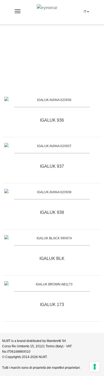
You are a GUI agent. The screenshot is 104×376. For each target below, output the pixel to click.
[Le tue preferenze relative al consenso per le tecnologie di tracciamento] (95, 367)
